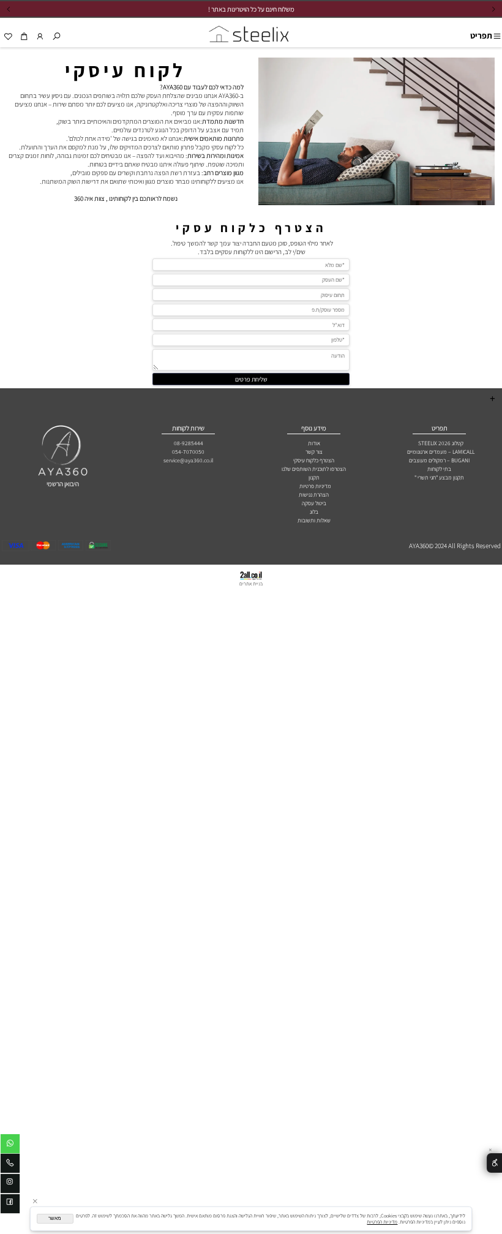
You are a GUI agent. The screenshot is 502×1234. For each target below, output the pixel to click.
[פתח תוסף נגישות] (494, 1163)
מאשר (54, 1218)
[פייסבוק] (10, 1205)
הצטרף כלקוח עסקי (251, 228)
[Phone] (10, 1165)
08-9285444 (188, 443)
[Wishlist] (8, 35)
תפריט (481, 35)
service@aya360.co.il (188, 460)
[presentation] (9, 9)
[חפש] (56, 35)
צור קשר (314, 452)
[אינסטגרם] (10, 1185)
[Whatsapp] (10, 1145)
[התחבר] (40, 35)
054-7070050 (188, 452)
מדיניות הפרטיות (382, 1222)
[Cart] (24, 35)
